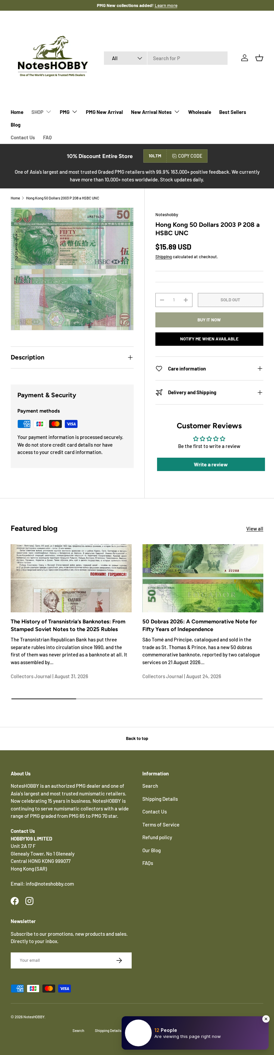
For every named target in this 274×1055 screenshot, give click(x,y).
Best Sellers (232, 112)
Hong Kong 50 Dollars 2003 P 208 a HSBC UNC (62, 198)
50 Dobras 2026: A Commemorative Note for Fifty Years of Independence (199, 625)
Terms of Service (160, 824)
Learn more (166, 5)
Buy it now (209, 319)
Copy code (190, 156)
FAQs (147, 863)
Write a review (211, 464)
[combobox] (166, 58)
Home (17, 112)
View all (254, 528)
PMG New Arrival (104, 112)
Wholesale (199, 112)
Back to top (137, 738)
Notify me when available (209, 338)
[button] (259, 57)
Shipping (163, 256)
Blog (15, 125)
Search (150, 786)
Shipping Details (160, 799)
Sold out (230, 299)
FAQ (47, 137)
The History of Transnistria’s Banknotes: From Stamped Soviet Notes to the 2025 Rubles (68, 625)
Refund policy (157, 837)
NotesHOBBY (33, 1017)
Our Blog (151, 850)
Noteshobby (166, 214)
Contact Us (23, 137)
